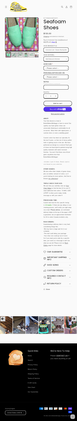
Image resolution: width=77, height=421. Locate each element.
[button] (6, 7)
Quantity (46, 92)
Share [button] (48, 289)
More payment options (58, 114)
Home (30, 356)
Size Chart (31, 387)
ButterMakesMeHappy (55, 415)
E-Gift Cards (32, 383)
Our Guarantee (33, 392)
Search (30, 360)
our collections (53, 178)
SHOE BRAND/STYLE (50, 46)
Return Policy (32, 369)
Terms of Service (34, 378)
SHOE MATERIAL (49, 55)
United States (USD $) (14, 412)
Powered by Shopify (66, 415)
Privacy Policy (33, 365)
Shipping (46, 36)
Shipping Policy (33, 374)
